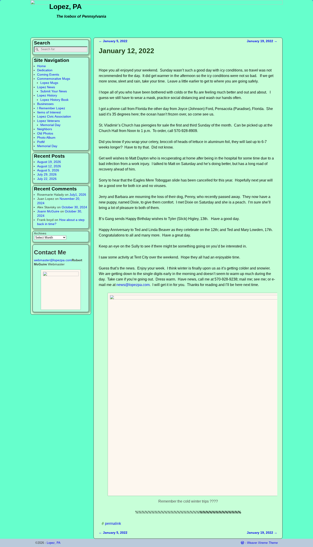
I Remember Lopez (51, 108)
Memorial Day (50, 125)
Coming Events (48, 74)
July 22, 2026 (47, 179)
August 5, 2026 (48, 170)
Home (41, 66)
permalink (113, 523)
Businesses (45, 104)
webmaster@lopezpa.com (53, 260)
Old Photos (45, 133)
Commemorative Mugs (53, 78)
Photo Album (46, 137)
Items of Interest (49, 112)
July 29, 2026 (47, 174)
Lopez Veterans (48, 121)
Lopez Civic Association (54, 116)
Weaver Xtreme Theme (262, 542)
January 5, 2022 (113, 41)
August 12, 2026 (49, 166)
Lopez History (47, 95)
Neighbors (44, 129)
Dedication (44, 70)
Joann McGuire (48, 211)
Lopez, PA (65, 6)
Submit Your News (53, 91)
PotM (41, 142)
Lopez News (46, 87)
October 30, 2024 (74, 207)
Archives (40, 233)
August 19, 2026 (49, 162)
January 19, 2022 (262, 41)
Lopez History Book (54, 100)
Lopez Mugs (49, 83)
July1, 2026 (77, 194)
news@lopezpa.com (133, 285)
